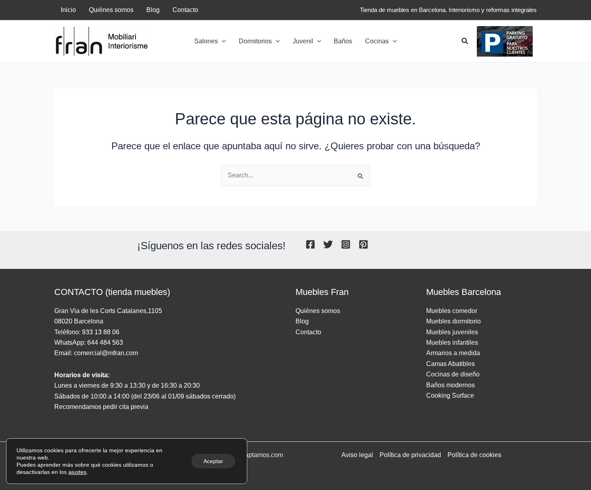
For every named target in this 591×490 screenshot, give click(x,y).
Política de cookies (474, 454)
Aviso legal (357, 454)
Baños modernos (450, 385)
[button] (222, 41)
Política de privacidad (410, 454)
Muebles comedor (451, 310)
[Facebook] (310, 244)
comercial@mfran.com (106, 353)
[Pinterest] (363, 244)
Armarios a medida (453, 353)
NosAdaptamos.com (254, 454)
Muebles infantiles (452, 342)
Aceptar (213, 461)
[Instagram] (346, 244)
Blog (302, 321)
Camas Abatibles (450, 363)
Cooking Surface (450, 395)
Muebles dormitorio (453, 321)
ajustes (77, 472)
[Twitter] (328, 244)
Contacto (308, 332)
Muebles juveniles (452, 332)
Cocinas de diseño (453, 374)
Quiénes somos (318, 310)
